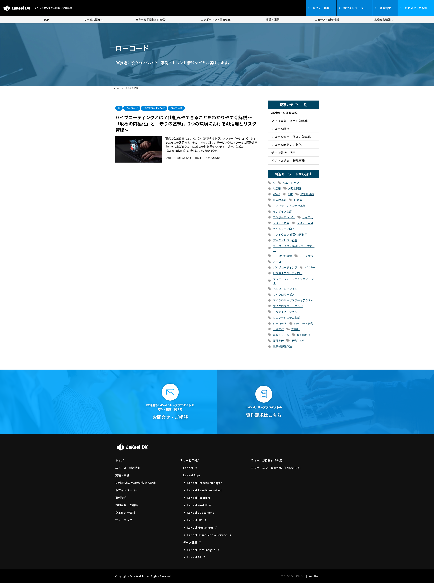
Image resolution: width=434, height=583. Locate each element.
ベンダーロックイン (285, 289)
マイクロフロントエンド (288, 306)
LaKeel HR (194, 520)
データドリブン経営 (285, 240)
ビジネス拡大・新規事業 (288, 160)
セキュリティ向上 (283, 229)
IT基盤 (298, 200)
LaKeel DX (190, 468)
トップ (119, 460)
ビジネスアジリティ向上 (287, 273)
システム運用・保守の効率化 (291, 136)
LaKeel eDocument (200, 512)
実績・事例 (273, 19)
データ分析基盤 (282, 256)
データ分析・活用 (283, 152)
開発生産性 (298, 341)
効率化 (295, 329)
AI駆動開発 (295, 188)
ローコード (280, 323)
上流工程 (278, 329)
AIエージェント (292, 183)
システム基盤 (281, 223)
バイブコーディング (285, 267)
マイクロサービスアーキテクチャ (293, 300)
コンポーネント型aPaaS (216, 19)
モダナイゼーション (285, 312)
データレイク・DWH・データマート (293, 248)
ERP (290, 194)
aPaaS (276, 194)
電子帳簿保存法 (282, 346)
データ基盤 (190, 542)
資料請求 (385, 8)
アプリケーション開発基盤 (289, 206)
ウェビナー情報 (125, 512)
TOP (46, 19)
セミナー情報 (321, 8)
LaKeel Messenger (200, 527)
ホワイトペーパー (354, 8)
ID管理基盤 (307, 194)
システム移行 (280, 128)
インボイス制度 (282, 211)
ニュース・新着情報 (327, 19)
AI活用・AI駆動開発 (284, 113)
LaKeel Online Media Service (207, 535)
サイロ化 (307, 217)
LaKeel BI (194, 557)
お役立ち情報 (382, 19)
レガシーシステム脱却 (286, 317)
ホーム (116, 88)
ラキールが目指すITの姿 (150, 19)
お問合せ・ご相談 (416, 8)
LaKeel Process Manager (204, 483)
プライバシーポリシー (293, 576)
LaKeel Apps (192, 475)
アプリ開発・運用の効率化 (289, 120)
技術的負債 (303, 335)
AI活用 (277, 188)
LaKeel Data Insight (201, 550)
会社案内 (314, 576)
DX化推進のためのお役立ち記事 (135, 483)
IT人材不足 (280, 200)
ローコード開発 (303, 323)
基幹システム (281, 335)
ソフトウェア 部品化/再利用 (290, 234)
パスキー (310, 267)
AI (274, 183)
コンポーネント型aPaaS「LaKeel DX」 (276, 468)
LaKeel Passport (198, 498)
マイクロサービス (284, 294)
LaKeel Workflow (199, 505)
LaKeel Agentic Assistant (204, 490)
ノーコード (280, 262)
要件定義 (278, 341)
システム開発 (305, 223)
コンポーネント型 (284, 217)
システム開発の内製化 (286, 144)
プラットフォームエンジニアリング (293, 281)
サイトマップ (123, 520)
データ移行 (306, 256)
